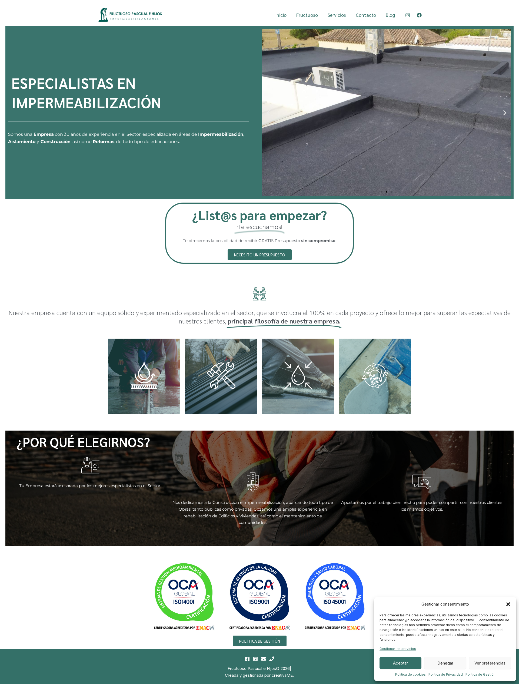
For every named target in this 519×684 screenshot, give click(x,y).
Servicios (337, 15)
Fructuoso (307, 15)
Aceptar (400, 663)
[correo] (263, 658)
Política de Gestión (480, 674)
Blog (390, 15)
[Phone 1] (271, 658)
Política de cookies (410, 674)
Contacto (366, 15)
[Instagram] (407, 15)
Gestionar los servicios (398, 649)
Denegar (445, 663)
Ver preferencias (489, 663)
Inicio (281, 15)
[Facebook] (419, 15)
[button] (508, 604)
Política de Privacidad (445, 674)
